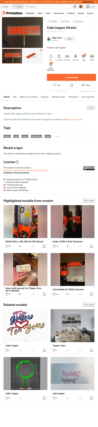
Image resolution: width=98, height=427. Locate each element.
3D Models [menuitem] (30, 13)
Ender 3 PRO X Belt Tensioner (68, 241)
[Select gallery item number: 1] (24, 236)
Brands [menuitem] (81, 13)
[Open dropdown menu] (93, 27)
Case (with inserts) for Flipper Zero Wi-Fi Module (23, 289)
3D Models (53, 21)
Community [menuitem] (59, 13)
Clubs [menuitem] (48, 13)
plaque (7, 136)
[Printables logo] (12, 13)
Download (73, 77)
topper (25, 136)
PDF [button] (92, 108)
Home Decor (79, 21)
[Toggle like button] (7, 246)
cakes (47, 136)
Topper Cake (59, 345)
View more (89, 200)
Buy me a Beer (75, 119)
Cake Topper (12, 345)
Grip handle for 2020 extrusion (68, 289)
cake (16, 136)
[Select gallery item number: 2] (26, 236)
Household (65, 21)
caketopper (36, 136)
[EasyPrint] (75, 6)
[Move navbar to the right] (94, 13)
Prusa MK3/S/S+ (50, 69)
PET (84, 60)
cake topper (59, 393)
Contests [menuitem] (71, 13)
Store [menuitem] (40, 13)
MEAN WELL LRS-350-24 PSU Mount (24, 241)
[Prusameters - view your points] (80, 6)
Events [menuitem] (90, 13)
